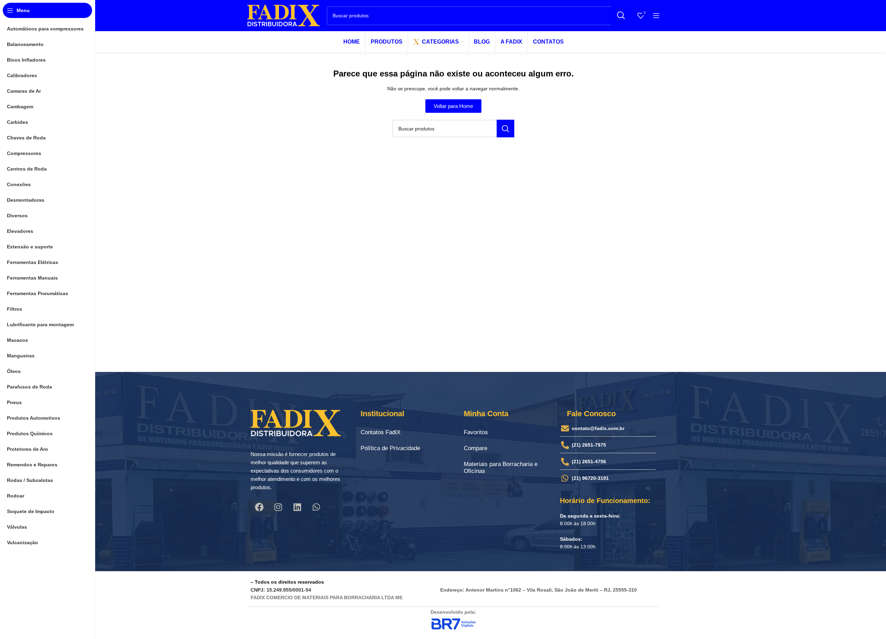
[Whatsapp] (316, 507)
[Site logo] (283, 15)
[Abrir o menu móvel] (656, 15)
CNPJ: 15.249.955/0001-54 (281, 590)
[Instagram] (278, 507)
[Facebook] (259, 507)
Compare (475, 448)
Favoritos (476, 432)
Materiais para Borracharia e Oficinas (500, 467)
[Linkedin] (297, 507)
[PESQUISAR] (620, 15)
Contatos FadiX (380, 432)
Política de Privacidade (390, 448)
